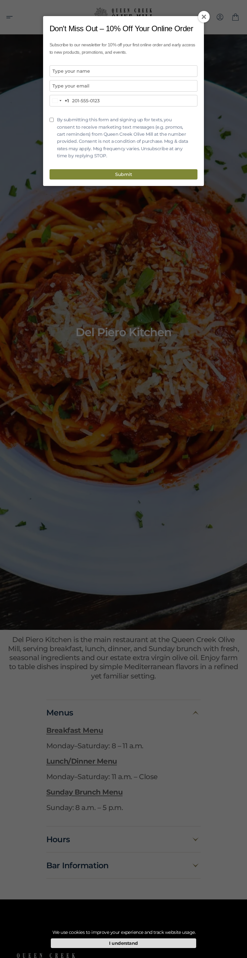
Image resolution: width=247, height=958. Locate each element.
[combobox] (59, 100)
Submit (123, 174)
